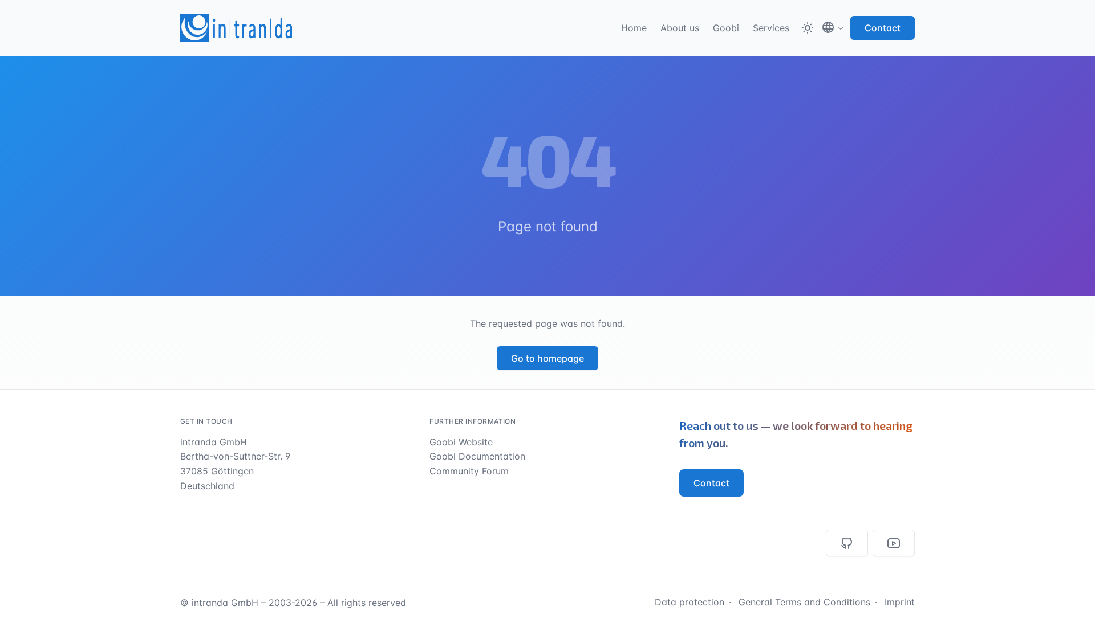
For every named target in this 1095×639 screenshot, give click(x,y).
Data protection (689, 602)
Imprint (900, 602)
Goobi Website (461, 442)
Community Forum (469, 471)
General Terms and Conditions (804, 602)
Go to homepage (547, 358)
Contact (883, 28)
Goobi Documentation (477, 456)
